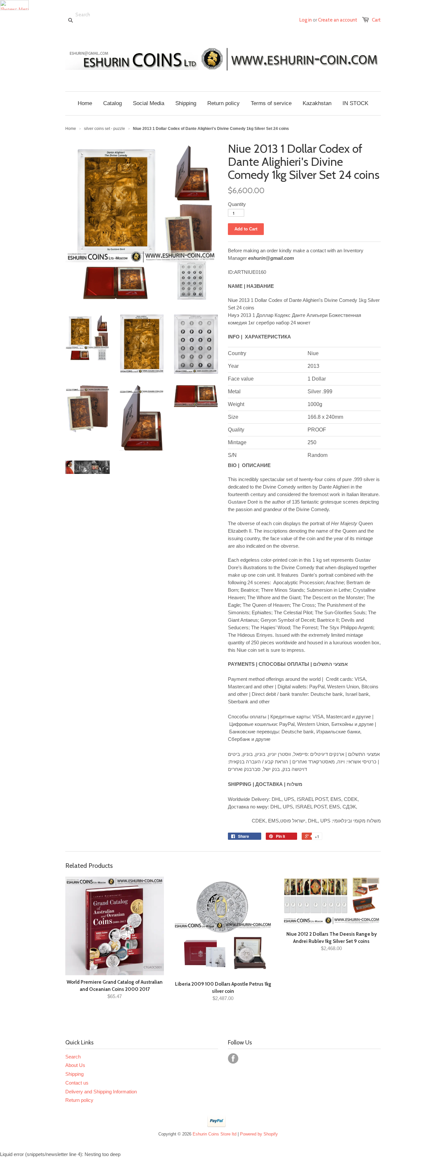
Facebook (233, 1058)
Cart (376, 20)
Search (73, 1056)
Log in (305, 20)
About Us (75, 1065)
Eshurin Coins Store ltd (214, 1134)
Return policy (79, 1100)
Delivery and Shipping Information (101, 1091)
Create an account (337, 20)
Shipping (74, 1074)
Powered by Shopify (259, 1134)
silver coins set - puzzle (104, 128)
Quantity (237, 204)
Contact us (76, 1083)
